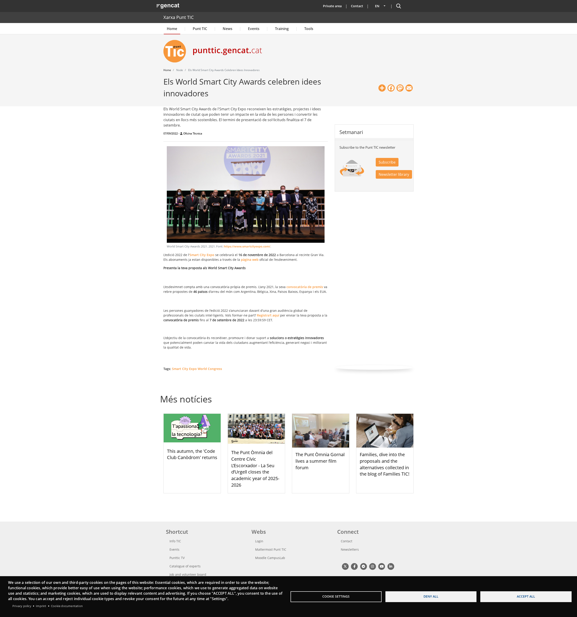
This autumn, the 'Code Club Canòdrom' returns (192, 454)
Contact (357, 6)
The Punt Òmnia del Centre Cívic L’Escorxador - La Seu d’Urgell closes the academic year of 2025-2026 (255, 468)
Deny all (431, 596)
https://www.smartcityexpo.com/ (247, 246)
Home (172, 28)
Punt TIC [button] (200, 28)
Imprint (41, 606)
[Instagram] (372, 566)
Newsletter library (394, 174)
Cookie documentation (67, 606)
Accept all (526, 596)
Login (259, 541)
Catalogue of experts (185, 566)
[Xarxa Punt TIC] (176, 51)
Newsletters (350, 549)
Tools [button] (308, 28)
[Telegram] (363, 566)
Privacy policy (21, 606)
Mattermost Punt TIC (270, 549)
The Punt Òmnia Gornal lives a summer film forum (320, 461)
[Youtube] (382, 566)
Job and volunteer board (187, 574)
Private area (332, 6)
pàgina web (250, 259)
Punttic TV (177, 558)
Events (253, 28)
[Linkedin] (391, 566)
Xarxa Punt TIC (178, 17)
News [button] (227, 28)
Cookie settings (336, 596)
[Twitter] (345, 566)
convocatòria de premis (305, 287)
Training (282, 28)
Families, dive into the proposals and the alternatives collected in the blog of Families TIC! (384, 464)
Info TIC (175, 541)
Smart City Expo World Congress (197, 369)
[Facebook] (354, 566)
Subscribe (387, 162)
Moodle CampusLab (270, 558)
